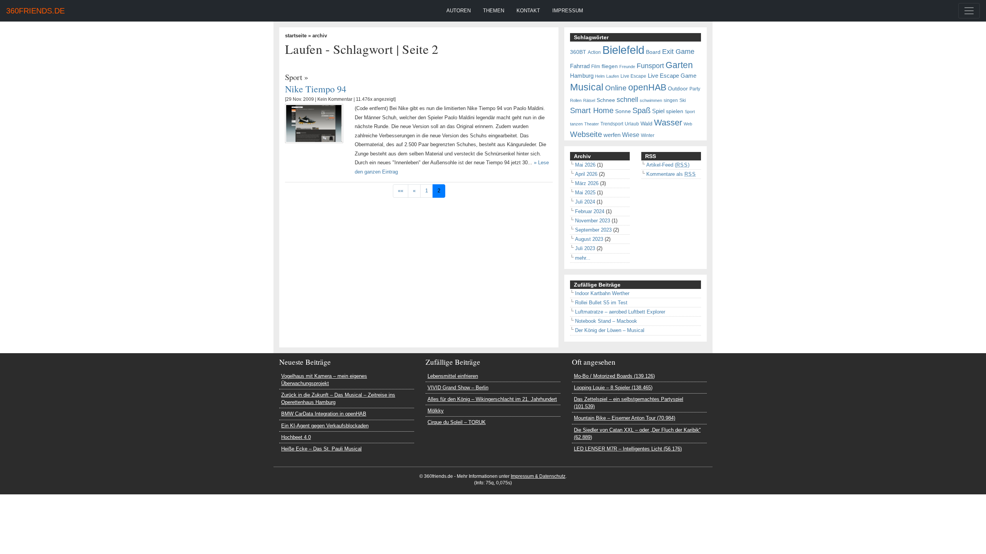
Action (594, 52)
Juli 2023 (585, 248)
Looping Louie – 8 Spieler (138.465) (613, 387)
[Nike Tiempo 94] (314, 123)
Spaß (641, 110)
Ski (682, 100)
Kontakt (528, 10)
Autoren (458, 10)
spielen (674, 111)
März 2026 (587, 183)
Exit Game (678, 51)
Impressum (567, 10)
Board (653, 52)
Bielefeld (623, 49)
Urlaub (632, 124)
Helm (600, 76)
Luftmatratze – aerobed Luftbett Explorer (620, 312)
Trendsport (611, 124)
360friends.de (35, 11)
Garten (679, 65)
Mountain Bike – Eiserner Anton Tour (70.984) (624, 418)
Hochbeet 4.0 (296, 437)
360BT (578, 52)
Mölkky (436, 411)
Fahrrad (580, 66)
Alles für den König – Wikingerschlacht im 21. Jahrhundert (492, 399)
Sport (293, 77)
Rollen (576, 100)
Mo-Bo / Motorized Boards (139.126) (614, 376)
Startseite (296, 35)
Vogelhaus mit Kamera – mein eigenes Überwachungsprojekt (324, 379)
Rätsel (589, 100)
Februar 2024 (589, 211)
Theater (591, 124)
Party (694, 89)
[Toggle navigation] (969, 10)
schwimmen (651, 100)
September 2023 (593, 230)
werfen (612, 135)
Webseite (586, 134)
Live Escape (633, 76)
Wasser (668, 122)
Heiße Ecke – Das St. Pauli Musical (321, 449)
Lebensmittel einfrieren (453, 376)
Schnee (606, 100)
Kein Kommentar (334, 99)
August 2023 (589, 239)
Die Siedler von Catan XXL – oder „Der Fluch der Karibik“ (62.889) (637, 433)
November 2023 (592, 221)
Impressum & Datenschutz (538, 476)
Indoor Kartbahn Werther (602, 293)
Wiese (630, 134)
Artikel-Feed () (667, 165)
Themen (493, 10)
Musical (587, 87)
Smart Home (592, 110)
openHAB (647, 87)
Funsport (650, 66)
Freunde (627, 66)
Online (616, 88)
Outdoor (678, 89)
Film (595, 66)
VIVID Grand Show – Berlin (458, 387)
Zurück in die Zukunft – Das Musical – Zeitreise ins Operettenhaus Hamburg (338, 398)
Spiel (658, 111)
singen (671, 100)
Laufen (612, 76)
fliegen (610, 66)
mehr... (582, 258)
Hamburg (582, 76)
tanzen (576, 124)
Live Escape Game (672, 76)
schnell (627, 99)
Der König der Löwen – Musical (609, 330)
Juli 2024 (585, 202)
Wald (646, 124)
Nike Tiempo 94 (315, 88)
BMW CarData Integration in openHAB (323, 414)
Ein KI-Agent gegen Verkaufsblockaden (325, 426)
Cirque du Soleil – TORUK (457, 422)
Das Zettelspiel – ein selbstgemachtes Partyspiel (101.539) (628, 402)
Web (688, 124)
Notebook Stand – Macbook (606, 321)
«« (400, 191)
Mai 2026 (585, 165)
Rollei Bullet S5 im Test (601, 302)
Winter (647, 135)
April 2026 (586, 174)
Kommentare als (671, 174)
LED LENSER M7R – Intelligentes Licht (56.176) (628, 449)
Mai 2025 (585, 192)
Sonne (623, 111)
